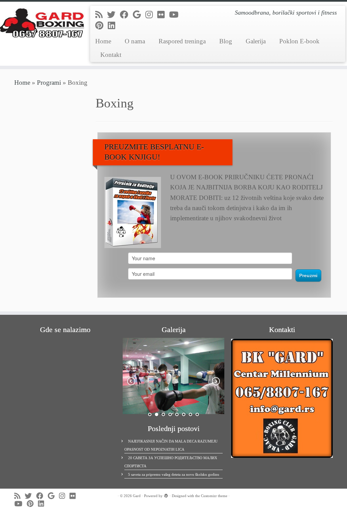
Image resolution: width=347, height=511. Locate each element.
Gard (137, 496)
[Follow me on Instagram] (151, 14)
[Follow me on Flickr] (163, 14)
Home (103, 41)
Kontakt (110, 54)
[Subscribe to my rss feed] (101, 14)
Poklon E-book (299, 41)
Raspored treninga (182, 41)
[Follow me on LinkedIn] (114, 25)
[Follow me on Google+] (139, 14)
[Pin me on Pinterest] (101, 25)
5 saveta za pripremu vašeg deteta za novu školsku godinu (173, 474)
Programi (49, 82)
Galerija (256, 41)
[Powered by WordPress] (166, 494)
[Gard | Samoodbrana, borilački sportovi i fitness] (40, 22)
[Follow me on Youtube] (176, 14)
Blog (225, 41)
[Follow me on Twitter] (113, 14)
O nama (135, 41)
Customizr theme (214, 496)
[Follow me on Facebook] (126, 14)
